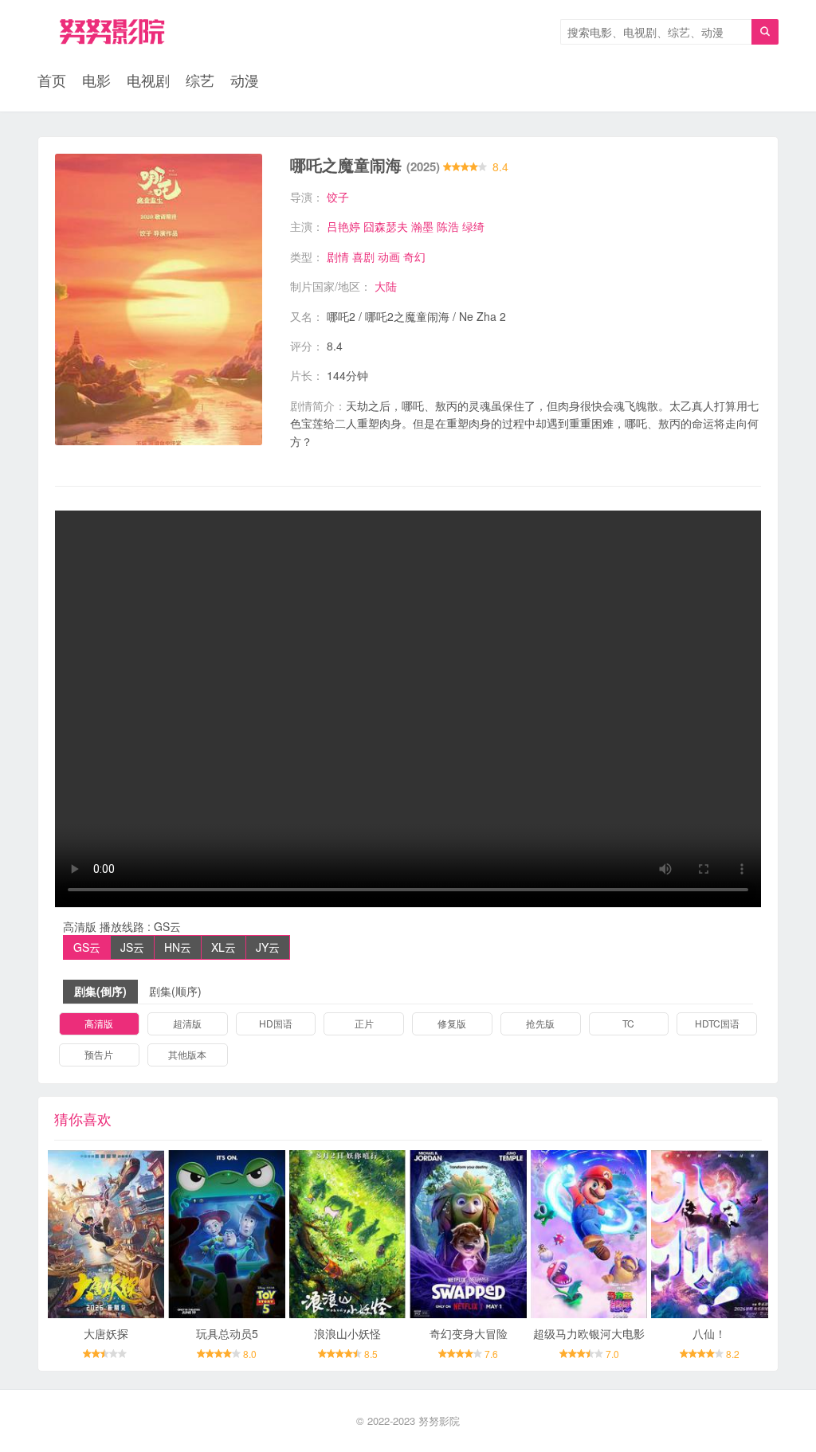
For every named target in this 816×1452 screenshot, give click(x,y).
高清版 (98, 1023)
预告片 (98, 1054)
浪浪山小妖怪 (347, 1333)
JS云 (132, 947)
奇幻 (414, 256)
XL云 (223, 947)
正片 (364, 1023)
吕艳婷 (343, 226)
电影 (96, 79)
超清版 (187, 1023)
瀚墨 (422, 226)
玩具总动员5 (227, 1333)
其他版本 (187, 1054)
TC (628, 1023)
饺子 (338, 197)
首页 (51, 79)
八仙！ (709, 1333)
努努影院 (439, 1420)
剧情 (338, 256)
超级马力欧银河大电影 (589, 1333)
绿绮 (473, 226)
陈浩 (448, 226)
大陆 (386, 286)
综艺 (200, 79)
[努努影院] (111, 32)
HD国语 (275, 1023)
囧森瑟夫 (385, 226)
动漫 (244, 79)
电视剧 (148, 79)
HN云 (177, 947)
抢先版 (540, 1023)
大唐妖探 (106, 1333)
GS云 (86, 947)
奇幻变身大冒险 (469, 1333)
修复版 (451, 1023)
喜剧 (363, 256)
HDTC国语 (717, 1023)
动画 (389, 256)
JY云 (268, 947)
